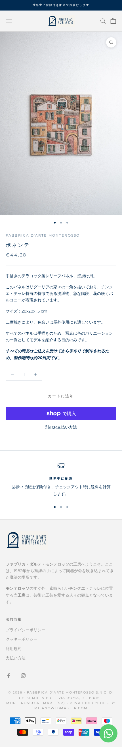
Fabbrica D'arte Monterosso (43, 235)
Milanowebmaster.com (61, 708)
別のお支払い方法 (61, 427)
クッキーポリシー (21, 639)
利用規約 (14, 648)
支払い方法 (16, 658)
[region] (61, 479)
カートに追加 (61, 396)
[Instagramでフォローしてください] (23, 675)
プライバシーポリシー (25, 629)
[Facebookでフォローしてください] (8, 675)
